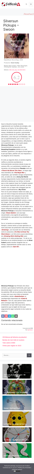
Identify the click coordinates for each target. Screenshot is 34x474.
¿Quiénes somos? (17, 469)
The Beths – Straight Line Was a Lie (16, 440)
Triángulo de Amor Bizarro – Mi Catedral (14, 375)
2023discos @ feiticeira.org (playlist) (14, 337)
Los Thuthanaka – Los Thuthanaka (16, 392)
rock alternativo (21, 69)
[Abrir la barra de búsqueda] (26, 4)
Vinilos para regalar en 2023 (11, 345)
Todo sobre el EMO (8, 343)
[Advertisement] (17, 104)
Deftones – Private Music (13, 456)
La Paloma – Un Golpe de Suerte (15, 424)
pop (16, 69)
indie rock (11, 69)
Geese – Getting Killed (12, 408)
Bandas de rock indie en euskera (13, 340)
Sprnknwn (30, 330)
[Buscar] (29, 355)
